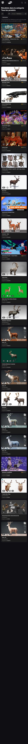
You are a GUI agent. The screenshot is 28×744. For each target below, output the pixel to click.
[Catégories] (2, 14)
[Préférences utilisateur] (25, 14)
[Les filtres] (9, 14)
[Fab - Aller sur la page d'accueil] (10, 2)
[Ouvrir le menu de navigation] (25, 2)
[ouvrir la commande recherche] (22, 2)
